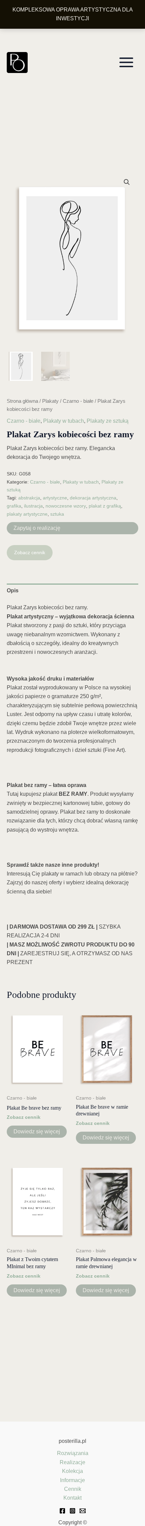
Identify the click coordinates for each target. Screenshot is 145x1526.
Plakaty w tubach (63, 421)
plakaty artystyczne (27, 514)
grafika (14, 506)
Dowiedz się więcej (36, 1131)
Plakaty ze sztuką (107, 421)
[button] (127, 182)
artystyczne (55, 497)
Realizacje (72, 1462)
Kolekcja (72, 1471)
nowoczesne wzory (66, 506)
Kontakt (72, 1498)
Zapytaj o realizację (36, 528)
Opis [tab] (13, 590)
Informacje (72, 1480)
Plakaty (50, 401)
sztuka (57, 514)
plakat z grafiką (105, 506)
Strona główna (22, 401)
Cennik (72, 1489)
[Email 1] (83, 1511)
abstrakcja (29, 497)
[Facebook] (62, 1511)
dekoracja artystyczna (93, 497)
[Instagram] (72, 1511)
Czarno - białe (78, 401)
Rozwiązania (72, 1453)
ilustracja (33, 506)
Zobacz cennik (29, 552)
